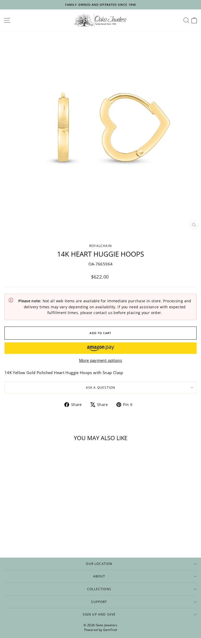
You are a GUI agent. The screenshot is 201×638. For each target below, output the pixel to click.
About (99, 576)
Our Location (99, 564)
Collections (99, 589)
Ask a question (100, 387)
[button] (100, 348)
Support (99, 602)
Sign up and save (99, 614)
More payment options (100, 360)
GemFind (110, 630)
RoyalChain (100, 246)
